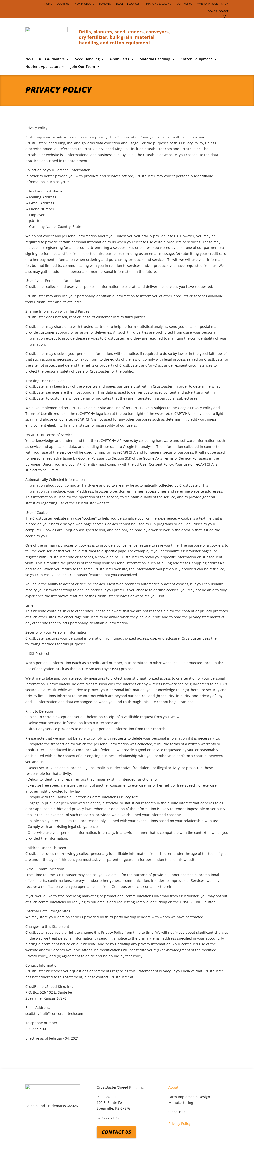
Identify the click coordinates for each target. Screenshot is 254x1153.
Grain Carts (119, 59)
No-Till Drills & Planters (45, 59)
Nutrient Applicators (42, 67)
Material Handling (155, 59)
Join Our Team (83, 67)
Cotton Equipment (196, 59)
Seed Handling (87, 59)
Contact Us (184, 3)
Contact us (116, 1132)
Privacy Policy (179, 1123)
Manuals (105, 3)
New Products (84, 3)
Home (48, 3)
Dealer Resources (127, 3)
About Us (63, 3)
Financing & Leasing (158, 3)
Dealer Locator (218, 11)
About (173, 1087)
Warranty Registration (213, 3)
